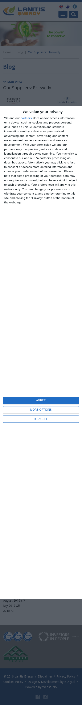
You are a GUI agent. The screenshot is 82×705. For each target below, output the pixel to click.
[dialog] (41, 352)
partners (26, 118)
